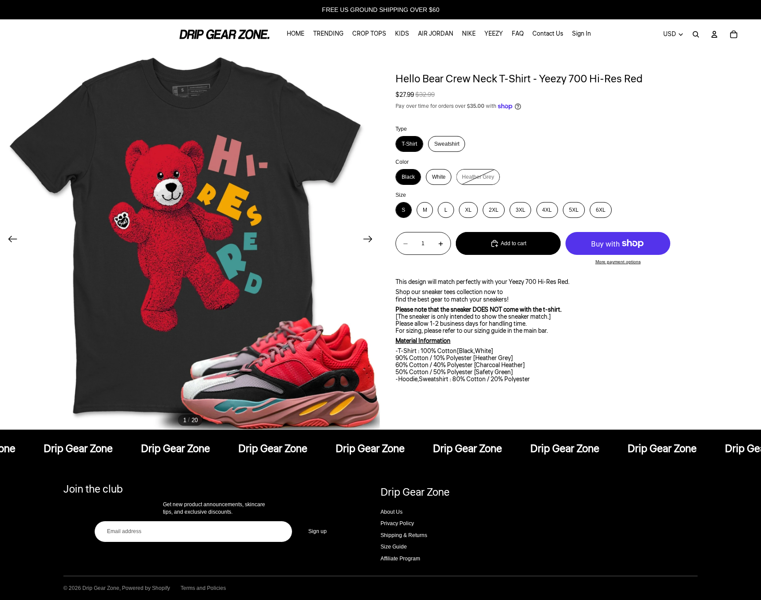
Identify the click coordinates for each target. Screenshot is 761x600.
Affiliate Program (400, 559)
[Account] (714, 34)
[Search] (696, 34)
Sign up (317, 531)
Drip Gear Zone (100, 588)
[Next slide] (370, 239)
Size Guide (393, 547)
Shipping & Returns (403, 535)
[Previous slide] (10, 239)
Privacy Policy (397, 523)
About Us (391, 512)
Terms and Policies (203, 588)
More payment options (618, 261)
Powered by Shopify (146, 588)
